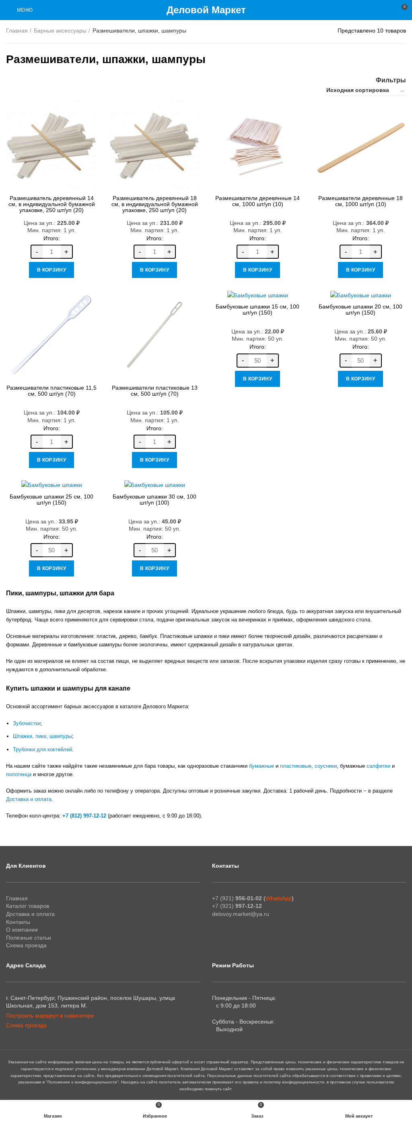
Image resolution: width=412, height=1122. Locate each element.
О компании (22, 929)
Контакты (18, 922)
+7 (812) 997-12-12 (84, 816)
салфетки (378, 766)
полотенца (18, 774)
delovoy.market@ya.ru (240, 914)
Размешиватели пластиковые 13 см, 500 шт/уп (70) (155, 390)
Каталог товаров (27, 906)
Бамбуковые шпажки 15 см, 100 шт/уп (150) (257, 309)
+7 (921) (237, 898)
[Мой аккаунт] (386, 10)
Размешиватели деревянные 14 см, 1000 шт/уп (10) (257, 201)
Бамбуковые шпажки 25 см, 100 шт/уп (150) (51, 499)
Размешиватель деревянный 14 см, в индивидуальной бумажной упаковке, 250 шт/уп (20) (51, 204)
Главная (17, 30)
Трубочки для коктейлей (42, 749)
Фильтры (391, 80)
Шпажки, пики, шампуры (42, 736)
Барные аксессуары (60, 30)
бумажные (261, 766)
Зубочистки (27, 723)
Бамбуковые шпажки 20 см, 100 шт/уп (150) (360, 309)
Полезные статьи (28, 937)
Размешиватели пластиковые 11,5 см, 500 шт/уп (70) (51, 390)
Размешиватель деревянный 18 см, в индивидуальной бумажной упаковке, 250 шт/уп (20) (154, 204)
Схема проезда (26, 945)
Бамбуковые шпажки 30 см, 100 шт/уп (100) (154, 499)
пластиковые (295, 766)
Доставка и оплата (29, 799)
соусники (326, 766)
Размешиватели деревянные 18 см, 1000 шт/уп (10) (360, 201)
